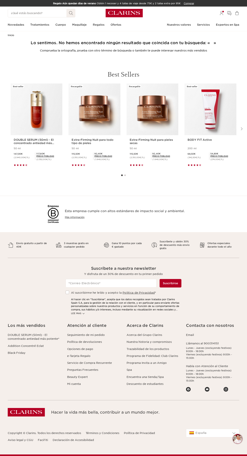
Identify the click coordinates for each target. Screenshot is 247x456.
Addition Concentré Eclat (26, 345)
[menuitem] (221, 13)
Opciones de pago (80, 349)
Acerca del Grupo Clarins (144, 334)
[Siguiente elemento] (241, 129)
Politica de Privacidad (139, 292)
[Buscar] (71, 13)
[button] (237, 439)
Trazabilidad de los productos (148, 349)
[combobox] (212, 433)
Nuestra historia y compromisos (149, 341)
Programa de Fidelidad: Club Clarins (152, 355)
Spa (129, 369)
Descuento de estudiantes (145, 383)
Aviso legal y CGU (20, 440)
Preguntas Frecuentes (82, 369)
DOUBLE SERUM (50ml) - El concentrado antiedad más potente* (33, 336)
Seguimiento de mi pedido (86, 334)
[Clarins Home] (124, 13)
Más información (75, 217)
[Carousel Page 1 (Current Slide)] (122, 175)
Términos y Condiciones (102, 433)
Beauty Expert (77, 376)
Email (190, 334)
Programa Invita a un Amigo (147, 362)
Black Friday (16, 352)
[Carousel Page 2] (125, 175)
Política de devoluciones (84, 341)
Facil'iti (43, 440)
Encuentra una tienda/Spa (145, 376)
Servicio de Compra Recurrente (89, 362)
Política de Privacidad (139, 433)
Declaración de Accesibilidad (73, 440)
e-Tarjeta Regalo (79, 355)
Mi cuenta (74, 383)
